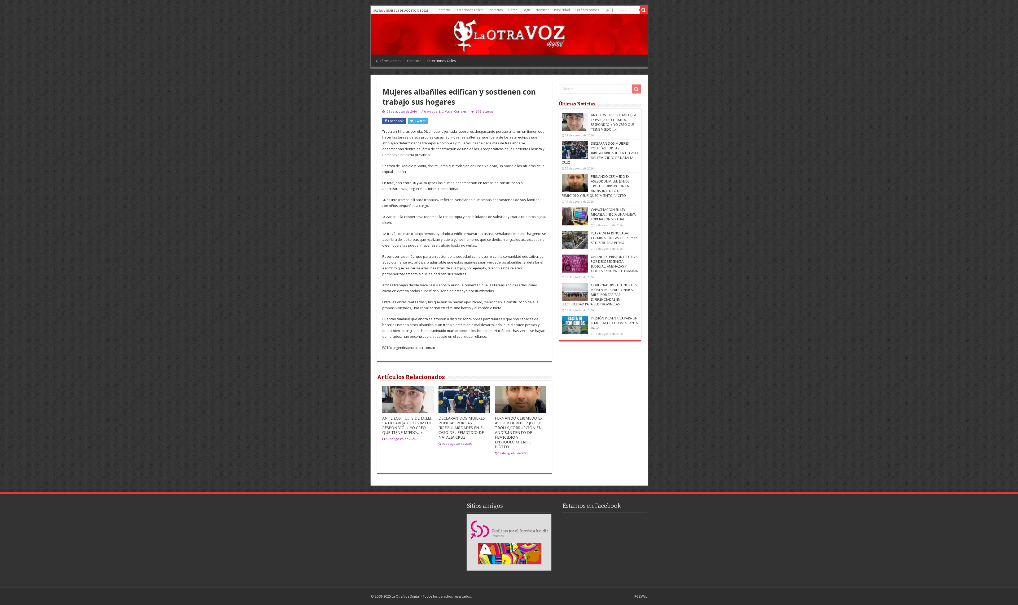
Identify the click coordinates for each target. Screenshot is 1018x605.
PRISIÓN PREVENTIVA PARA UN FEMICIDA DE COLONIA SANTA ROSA (614, 323)
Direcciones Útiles (468, 10)
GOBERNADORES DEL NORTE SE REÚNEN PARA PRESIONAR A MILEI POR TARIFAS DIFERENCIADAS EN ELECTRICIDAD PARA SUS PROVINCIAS (600, 294)
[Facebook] (612, 10)
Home (512, 10)
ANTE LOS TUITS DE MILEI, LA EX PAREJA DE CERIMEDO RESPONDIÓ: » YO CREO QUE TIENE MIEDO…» (407, 425)
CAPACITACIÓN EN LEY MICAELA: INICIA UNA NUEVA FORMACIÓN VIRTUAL (613, 214)
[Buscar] (644, 10)
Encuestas (495, 10)
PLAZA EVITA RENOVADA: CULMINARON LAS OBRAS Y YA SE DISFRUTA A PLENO (614, 238)
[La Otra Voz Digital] (509, 34)
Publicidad (562, 10)
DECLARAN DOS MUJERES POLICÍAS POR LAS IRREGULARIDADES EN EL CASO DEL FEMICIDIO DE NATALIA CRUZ (461, 428)
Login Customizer (536, 10)
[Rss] (608, 10)
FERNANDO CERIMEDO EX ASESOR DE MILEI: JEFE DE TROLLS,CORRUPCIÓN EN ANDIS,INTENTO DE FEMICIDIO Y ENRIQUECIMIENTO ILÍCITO (518, 432)
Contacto (443, 10)
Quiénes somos (587, 10)
